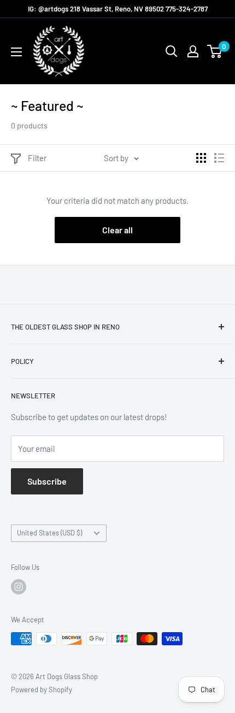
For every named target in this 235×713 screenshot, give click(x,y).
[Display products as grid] (201, 158)
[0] (215, 51)
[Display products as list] (219, 158)
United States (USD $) (49, 532)
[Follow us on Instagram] (18, 586)
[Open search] (172, 51)
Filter (37, 158)
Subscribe (47, 481)
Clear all (117, 230)
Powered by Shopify (41, 689)
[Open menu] (16, 52)
